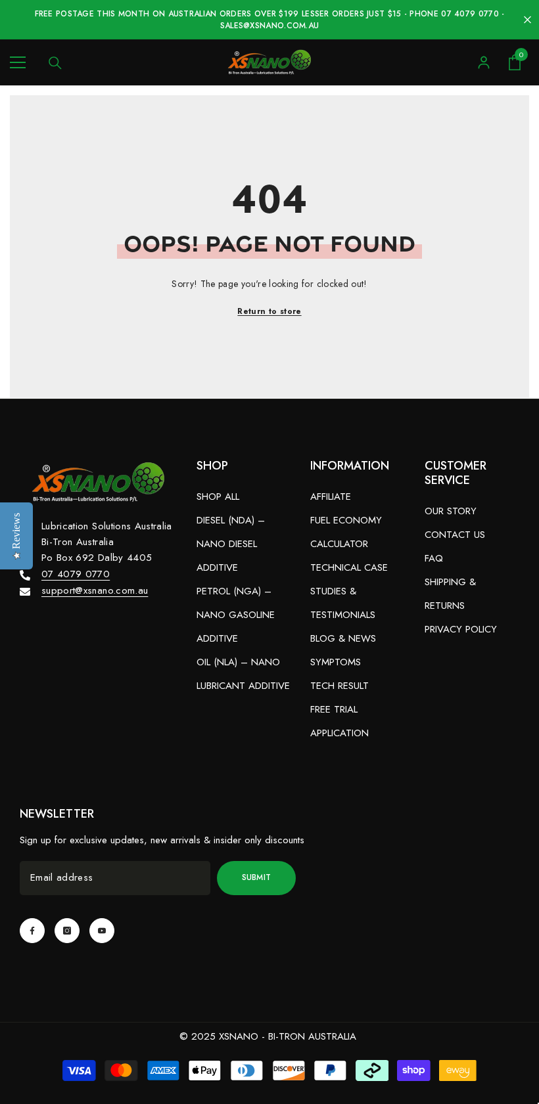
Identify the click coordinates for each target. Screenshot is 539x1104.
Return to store (269, 311)
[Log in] (484, 62)
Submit (256, 877)
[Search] (55, 63)
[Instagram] (67, 930)
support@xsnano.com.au (94, 590)
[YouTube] (101, 930)
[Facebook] (32, 930)
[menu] (18, 62)
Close (527, 20)
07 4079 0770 (75, 574)
